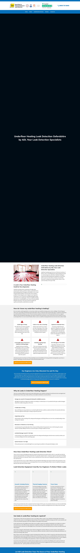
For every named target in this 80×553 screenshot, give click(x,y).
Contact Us (52, 12)
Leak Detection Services (38, 12)
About (30, 12)
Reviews (47, 12)
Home (26, 12)
